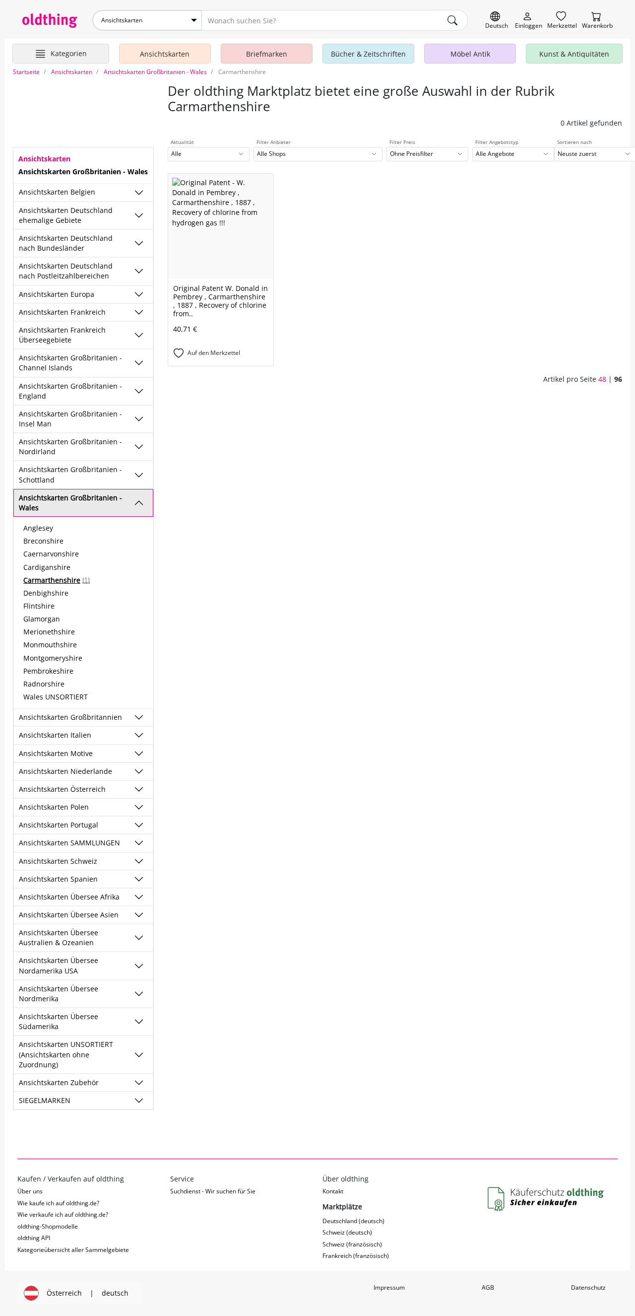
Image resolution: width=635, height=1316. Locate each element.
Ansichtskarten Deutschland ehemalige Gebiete (66, 215)
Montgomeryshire (52, 658)
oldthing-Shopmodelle (47, 1226)
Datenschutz (588, 1287)
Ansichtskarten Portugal (58, 825)
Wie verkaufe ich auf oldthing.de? (62, 1214)
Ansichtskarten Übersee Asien (69, 914)
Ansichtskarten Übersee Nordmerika (58, 993)
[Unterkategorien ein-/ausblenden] (139, 192)
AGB (488, 1287)
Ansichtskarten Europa (56, 294)
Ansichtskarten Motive (56, 753)
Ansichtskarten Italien (55, 735)
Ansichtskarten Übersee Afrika (69, 896)
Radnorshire (43, 684)
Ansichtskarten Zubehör (59, 1082)
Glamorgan (41, 618)
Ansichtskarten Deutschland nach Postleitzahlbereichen (66, 270)
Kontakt (332, 1191)
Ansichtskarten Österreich (62, 789)
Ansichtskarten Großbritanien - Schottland (70, 474)
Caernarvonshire (51, 553)
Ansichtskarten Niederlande (65, 771)
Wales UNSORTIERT (55, 696)
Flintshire (39, 606)
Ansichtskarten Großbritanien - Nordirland (70, 446)
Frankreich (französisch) (355, 1255)
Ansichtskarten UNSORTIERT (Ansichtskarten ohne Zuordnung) (66, 1054)
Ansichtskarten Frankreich (62, 312)
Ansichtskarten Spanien (58, 879)
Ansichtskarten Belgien (57, 192)
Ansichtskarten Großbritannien (70, 717)
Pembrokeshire (48, 671)
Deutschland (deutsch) (353, 1221)
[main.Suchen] (452, 20)
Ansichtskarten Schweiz (58, 861)
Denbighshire (45, 593)
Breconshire (43, 541)
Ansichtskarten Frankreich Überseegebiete (62, 335)
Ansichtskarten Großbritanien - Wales (70, 502)
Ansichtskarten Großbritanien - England (70, 391)
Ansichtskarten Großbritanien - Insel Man (70, 418)
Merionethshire (49, 631)
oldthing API (33, 1238)
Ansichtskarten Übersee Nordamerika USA (58, 965)
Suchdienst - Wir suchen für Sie (212, 1191)
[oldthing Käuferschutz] (546, 1199)
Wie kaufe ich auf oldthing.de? (58, 1203)
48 (602, 379)
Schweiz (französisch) (352, 1244)
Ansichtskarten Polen (54, 807)
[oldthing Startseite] (49, 20)
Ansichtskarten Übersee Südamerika (58, 1021)
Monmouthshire (50, 644)
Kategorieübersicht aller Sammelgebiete (73, 1250)
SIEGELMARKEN (44, 1100)
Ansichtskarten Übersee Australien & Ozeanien (58, 937)
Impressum (389, 1287)
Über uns (30, 1191)
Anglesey (38, 528)
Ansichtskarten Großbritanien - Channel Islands (70, 362)
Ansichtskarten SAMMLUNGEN (69, 842)
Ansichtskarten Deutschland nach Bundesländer (66, 243)
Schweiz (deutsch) (347, 1232)
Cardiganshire (46, 567)
